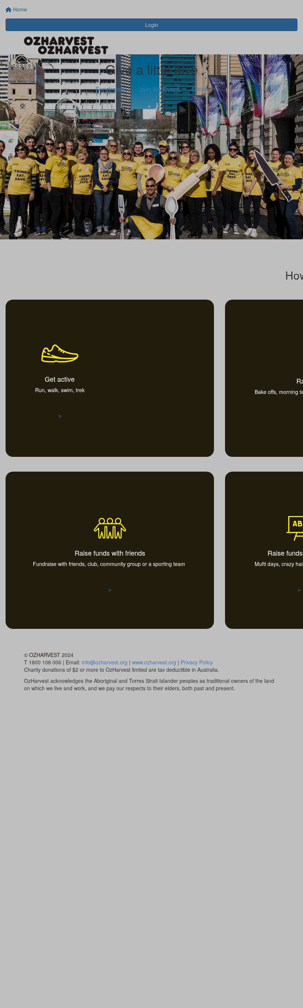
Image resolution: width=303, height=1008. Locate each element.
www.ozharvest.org (154, 662)
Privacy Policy (197, 662)
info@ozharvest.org (104, 662)
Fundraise (110, 89)
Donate (200, 88)
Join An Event (159, 89)
